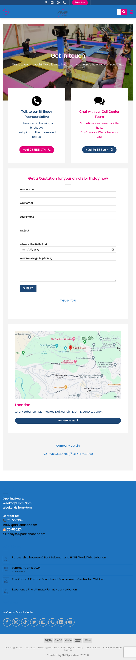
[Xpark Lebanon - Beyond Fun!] (63, 11)
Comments (18, 571)
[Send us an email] (43, 622)
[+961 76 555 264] (65, 2)
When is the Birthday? (33, 244)
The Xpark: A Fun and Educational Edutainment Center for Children (58, 579)
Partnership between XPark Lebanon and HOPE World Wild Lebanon (59, 557)
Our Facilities (93, 647)
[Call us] (52, 622)
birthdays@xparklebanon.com (24, 534)
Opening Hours (13, 647)
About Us (30, 647)
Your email (26, 203)
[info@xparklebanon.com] (52, 2)
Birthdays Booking (72, 647)
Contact (68, 650)
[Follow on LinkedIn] (61, 622)
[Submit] (124, 12)
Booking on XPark (48, 647)
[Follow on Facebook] (7, 622)
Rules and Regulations (116, 647)
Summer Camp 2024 (26, 567)
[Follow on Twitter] (34, 622)
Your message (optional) (36, 258)
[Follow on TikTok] (25, 622)
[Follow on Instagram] (16, 622)
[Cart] (131, 12)
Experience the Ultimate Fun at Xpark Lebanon (44, 589)
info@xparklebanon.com (20, 525)
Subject (24, 230)
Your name (27, 189)
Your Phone (27, 217)
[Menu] (6, 12)
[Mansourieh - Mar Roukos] (46, 2)
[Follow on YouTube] (70, 622)
